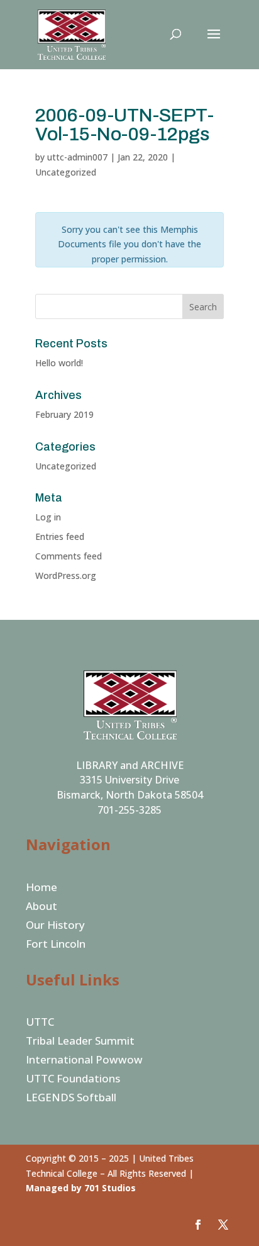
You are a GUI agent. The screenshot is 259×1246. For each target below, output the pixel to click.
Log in (48, 517)
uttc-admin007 (77, 157)
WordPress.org (65, 575)
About (41, 907)
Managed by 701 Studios (81, 1188)
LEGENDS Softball (71, 1098)
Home (41, 888)
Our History (55, 926)
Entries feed (59, 536)
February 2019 (64, 414)
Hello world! (59, 363)
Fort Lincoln (55, 945)
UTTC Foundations (73, 1080)
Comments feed (68, 556)
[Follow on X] (223, 1225)
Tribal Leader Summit (80, 1042)
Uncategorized (65, 466)
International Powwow (84, 1061)
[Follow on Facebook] (198, 1225)
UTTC (40, 1023)
